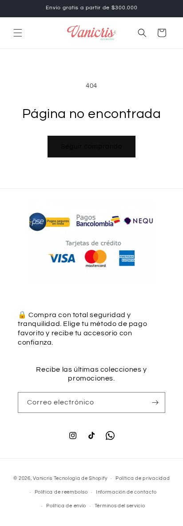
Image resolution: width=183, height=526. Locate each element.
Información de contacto (126, 492)
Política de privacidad (142, 478)
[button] (18, 33)
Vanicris (42, 478)
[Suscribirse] (155, 402)
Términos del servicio (120, 505)
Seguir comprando (91, 146)
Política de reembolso (61, 492)
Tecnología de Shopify (80, 478)
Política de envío (66, 505)
